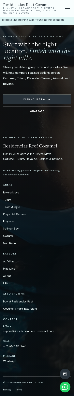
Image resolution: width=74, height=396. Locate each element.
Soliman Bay (11, 228)
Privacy (7, 389)
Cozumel (8, 236)
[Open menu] (67, 8)
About (7, 276)
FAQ (5, 283)
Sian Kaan (9, 243)
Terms (18, 389)
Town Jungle (11, 207)
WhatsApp (37, 111)
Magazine (9, 268)
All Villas (8, 261)
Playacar (8, 221)
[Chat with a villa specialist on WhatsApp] (65, 387)
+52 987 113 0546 (14, 346)
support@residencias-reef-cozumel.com (28, 331)
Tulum (7, 200)
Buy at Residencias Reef (18, 301)
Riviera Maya (11, 192)
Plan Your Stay (36, 99)
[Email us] (65, 374)
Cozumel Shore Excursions (20, 308)
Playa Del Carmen (14, 214)
